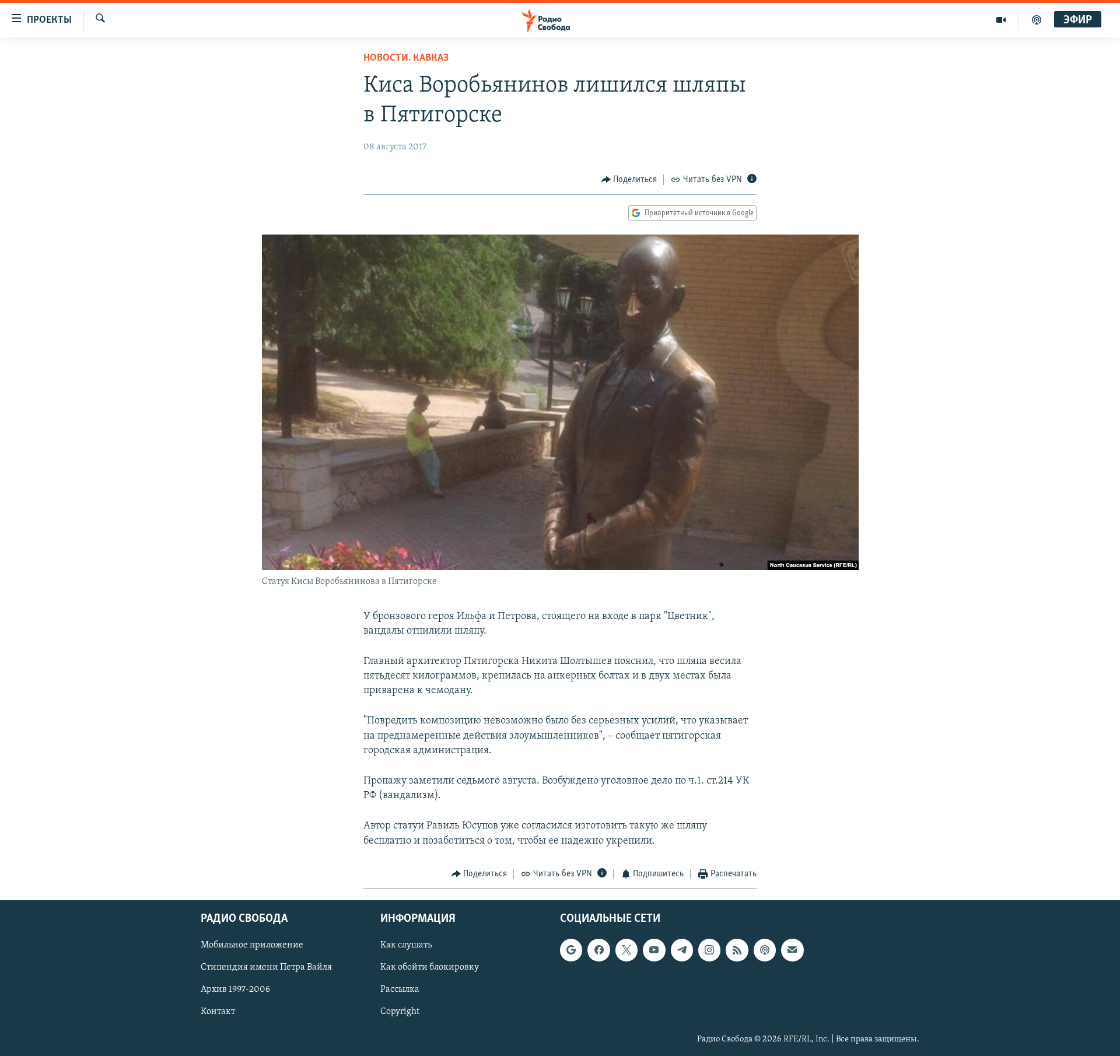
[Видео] (1001, 20)
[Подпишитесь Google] (571, 950)
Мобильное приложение (252, 945)
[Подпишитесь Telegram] (682, 950)
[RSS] (737, 950)
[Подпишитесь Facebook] (598, 950)
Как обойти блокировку (429, 968)
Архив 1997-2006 (235, 990)
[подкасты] (1036, 20)
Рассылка (399, 990)
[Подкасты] (765, 950)
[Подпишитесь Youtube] (654, 950)
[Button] (629, 179)
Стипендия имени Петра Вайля (266, 968)
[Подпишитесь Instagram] (709, 950)
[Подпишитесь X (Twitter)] (626, 950)
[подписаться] (792, 950)
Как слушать (406, 945)
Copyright (399, 1012)
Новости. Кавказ (406, 58)
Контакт (218, 1012)
